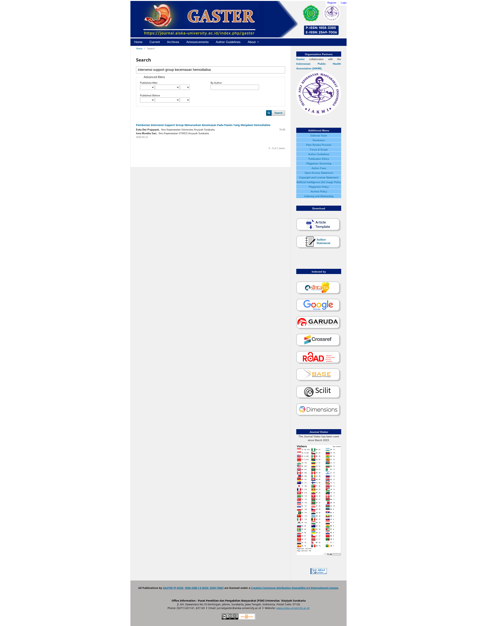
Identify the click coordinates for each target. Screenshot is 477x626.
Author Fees (319, 168)
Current (154, 42)
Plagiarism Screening (318, 163)
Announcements (197, 42)
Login (344, 2)
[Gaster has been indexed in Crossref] (318, 346)
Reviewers (319, 140)
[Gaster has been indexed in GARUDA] (318, 328)
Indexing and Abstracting (318, 196)
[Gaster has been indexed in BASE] (318, 380)
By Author (216, 82)
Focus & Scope (319, 149)
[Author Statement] (318, 247)
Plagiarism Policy (319, 186)
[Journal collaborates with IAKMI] (318, 114)
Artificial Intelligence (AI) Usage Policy (319, 182)
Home (138, 42)
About (252, 42)
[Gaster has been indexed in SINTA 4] (318, 293)
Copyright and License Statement (318, 177)
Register (331, 2)
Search (278, 112)
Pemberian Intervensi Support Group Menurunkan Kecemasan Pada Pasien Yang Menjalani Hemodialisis (203, 125)
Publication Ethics (318, 158)
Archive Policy (319, 191)
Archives (173, 42)
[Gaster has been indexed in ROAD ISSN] (318, 363)
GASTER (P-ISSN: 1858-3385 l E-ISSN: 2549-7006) (193, 588)
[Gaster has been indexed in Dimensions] (318, 415)
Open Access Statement (319, 172)
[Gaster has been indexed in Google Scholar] (318, 311)
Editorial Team (318, 135)
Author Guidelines (228, 42)
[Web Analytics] (318, 573)
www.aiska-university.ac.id (292, 608)
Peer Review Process (318, 144)
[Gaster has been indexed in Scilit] (318, 398)
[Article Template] (318, 230)
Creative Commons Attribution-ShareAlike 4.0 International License (294, 588)
